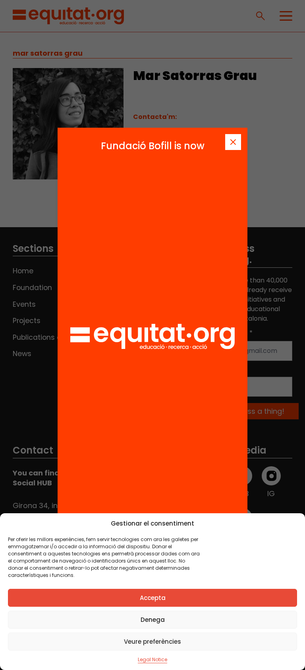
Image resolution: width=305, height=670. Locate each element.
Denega (153, 619)
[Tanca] (233, 142)
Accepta (153, 598)
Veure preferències (152, 641)
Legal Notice (152, 659)
